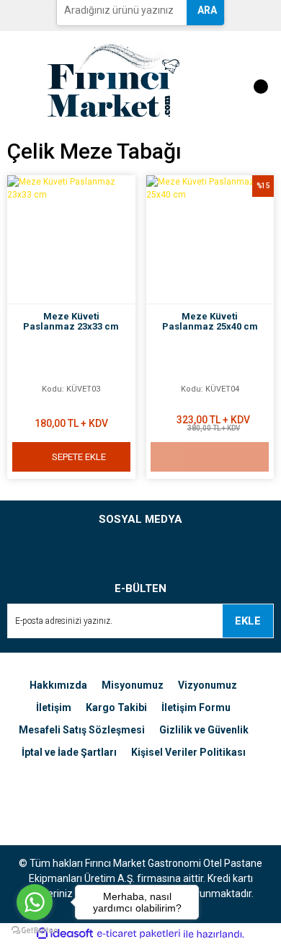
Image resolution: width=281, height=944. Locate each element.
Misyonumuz (133, 685)
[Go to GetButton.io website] (35, 929)
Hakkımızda (58, 685)
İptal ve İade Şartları (69, 752)
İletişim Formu (196, 707)
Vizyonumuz (207, 685)
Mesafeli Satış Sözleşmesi (82, 730)
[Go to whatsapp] (35, 902)
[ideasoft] (65, 934)
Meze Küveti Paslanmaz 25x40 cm (210, 322)
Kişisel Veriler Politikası (188, 752)
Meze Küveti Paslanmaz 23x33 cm (71, 322)
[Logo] (113, 79)
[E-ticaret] (139, 933)
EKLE (248, 620)
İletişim (53, 707)
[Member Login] (214, 79)
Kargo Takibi (116, 707)
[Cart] (253, 79)
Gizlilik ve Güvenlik (204, 730)
